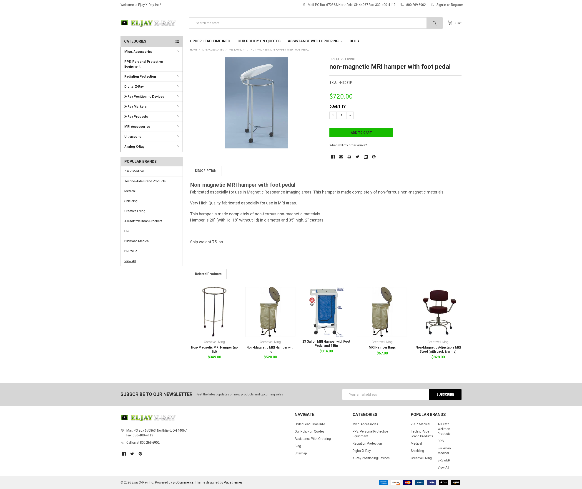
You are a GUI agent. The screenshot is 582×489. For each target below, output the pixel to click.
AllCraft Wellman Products (143, 221)
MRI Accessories (137, 126)
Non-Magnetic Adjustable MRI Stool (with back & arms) (438, 349)
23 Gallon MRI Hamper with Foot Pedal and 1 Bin (326, 343)
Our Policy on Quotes (259, 41)
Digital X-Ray (134, 86)
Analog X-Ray (134, 146)
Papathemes (233, 482)
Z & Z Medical (134, 171)
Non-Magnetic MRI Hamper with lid (270, 349)
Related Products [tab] (208, 274)
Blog (354, 41)
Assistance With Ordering (313, 41)
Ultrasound (132, 136)
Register (457, 5)
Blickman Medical (136, 241)
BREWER (130, 251)
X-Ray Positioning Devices (144, 96)
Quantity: (337, 106)
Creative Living (134, 211)
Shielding (131, 201)
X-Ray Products (136, 116)
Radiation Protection (140, 76)
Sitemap (301, 453)
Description (205, 171)
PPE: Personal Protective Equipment (143, 64)
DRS (127, 231)
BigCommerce (183, 482)
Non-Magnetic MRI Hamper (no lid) (214, 349)
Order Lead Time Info (210, 41)
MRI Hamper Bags (382, 347)
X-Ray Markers (135, 106)
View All (130, 261)
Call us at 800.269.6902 (143, 442)
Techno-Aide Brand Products (145, 181)
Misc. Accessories (138, 51)
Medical (129, 191)
